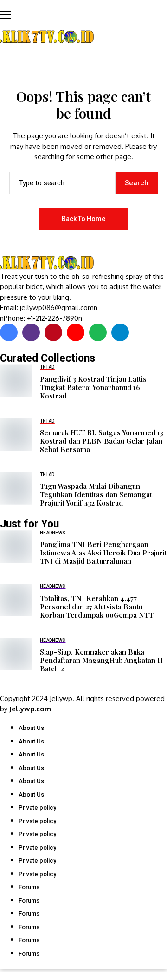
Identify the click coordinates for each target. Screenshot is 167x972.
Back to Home (83, 219)
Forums (29, 887)
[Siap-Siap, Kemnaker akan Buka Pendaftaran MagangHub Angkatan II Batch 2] (16, 654)
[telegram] (120, 332)
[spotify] (98, 332)
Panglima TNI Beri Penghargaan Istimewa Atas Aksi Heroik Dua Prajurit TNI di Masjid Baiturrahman (103, 553)
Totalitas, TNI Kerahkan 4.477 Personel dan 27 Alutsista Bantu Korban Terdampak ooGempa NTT (97, 607)
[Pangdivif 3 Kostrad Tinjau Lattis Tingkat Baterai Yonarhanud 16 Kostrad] (16, 380)
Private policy (37, 807)
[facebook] (9, 332)
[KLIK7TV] (48, 263)
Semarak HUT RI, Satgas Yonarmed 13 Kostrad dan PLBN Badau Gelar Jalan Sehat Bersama (101, 441)
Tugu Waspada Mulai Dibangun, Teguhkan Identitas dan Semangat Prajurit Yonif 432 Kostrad (96, 494)
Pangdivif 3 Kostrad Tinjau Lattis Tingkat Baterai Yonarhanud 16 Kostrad (93, 387)
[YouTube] (75, 332)
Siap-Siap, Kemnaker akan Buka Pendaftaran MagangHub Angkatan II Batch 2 (101, 660)
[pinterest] (53, 332)
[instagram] (31, 332)
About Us (31, 727)
